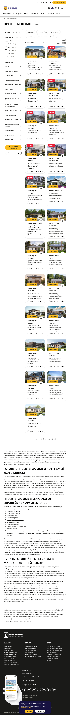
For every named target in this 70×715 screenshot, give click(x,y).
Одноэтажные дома (10, 652)
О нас (42, 14)
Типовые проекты (31, 646)
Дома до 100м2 (9, 658)
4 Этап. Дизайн (52, 652)
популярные (30, 32)
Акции (58, 14)
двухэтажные (42, 36)
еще (63, 40)
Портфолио (34, 14)
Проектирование (52, 658)
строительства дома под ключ (23, 592)
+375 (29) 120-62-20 (28, 680)
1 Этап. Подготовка (53, 646)
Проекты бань (42, 32)
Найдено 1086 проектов (13, 147)
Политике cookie (26, 707)
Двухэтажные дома (10, 656)
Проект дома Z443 (56, 191)
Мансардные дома (10, 654)
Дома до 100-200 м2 (10, 662)
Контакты (50, 14)
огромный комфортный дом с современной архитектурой (22, 588)
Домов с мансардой (13, 524)
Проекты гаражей (9, 660)
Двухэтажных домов (13, 513)
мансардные (31, 36)
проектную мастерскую (48, 451)
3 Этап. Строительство (54, 650)
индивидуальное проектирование (35, 455)
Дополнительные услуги (33, 656)
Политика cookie (27, 697)
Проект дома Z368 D (35, 223)
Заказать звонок (59, 2)
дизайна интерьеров (34, 533)
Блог (26, 14)
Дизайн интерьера (31, 654)
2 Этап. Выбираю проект (55, 648)
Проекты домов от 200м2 (12, 664)
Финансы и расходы (53, 656)
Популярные (7, 648)
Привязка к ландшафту (14, 571)
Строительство (30, 652)
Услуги (18, 14)
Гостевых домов (12, 529)
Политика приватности (29, 695)
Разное (49, 660)
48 (52, 439)
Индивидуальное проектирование (30, 649)
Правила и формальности (55, 654)
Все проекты (7, 14)
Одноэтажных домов (13, 511)
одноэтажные (54, 32)
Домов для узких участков (15, 520)
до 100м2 (53, 36)
